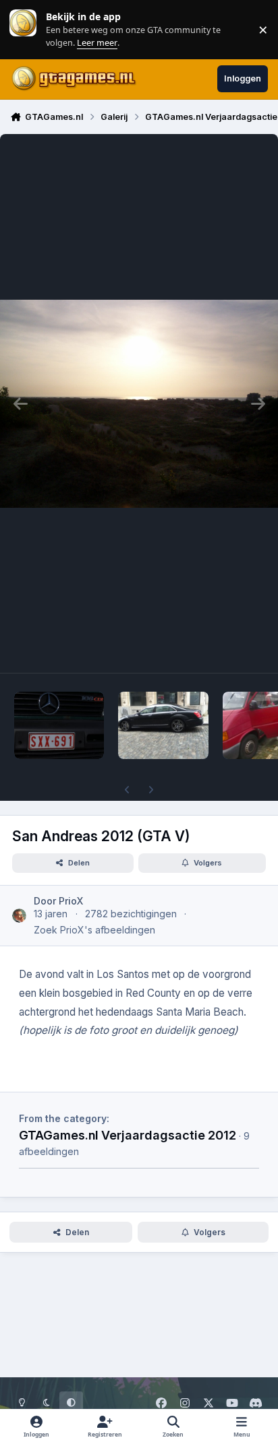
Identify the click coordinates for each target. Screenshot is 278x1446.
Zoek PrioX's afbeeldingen (94, 929)
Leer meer (23, 29)
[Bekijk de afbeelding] (59, 725)
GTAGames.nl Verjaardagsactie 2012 (127, 1134)
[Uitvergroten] (139, 403)
